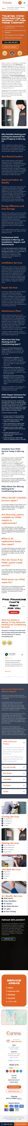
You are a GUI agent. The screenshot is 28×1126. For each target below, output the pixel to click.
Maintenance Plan (14, 1091)
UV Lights (7, 909)
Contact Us (8, 939)
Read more (8, 671)
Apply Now (14, 612)
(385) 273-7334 (14, 1057)
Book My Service (21, 1124)
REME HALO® (8, 898)
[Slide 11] (14, 676)
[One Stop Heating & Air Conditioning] (7, 3)
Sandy (14, 1045)
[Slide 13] (16, 676)
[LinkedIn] (21, 1071)
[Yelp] (14, 1071)
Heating (14, 1075)
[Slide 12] (15, 676)
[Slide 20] (24, 676)
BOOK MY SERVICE (10, 47)
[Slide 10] (13, 676)
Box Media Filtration (11, 906)
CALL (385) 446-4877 (11, 42)
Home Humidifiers (10, 901)
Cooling (14, 1078)
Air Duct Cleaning (10, 911)
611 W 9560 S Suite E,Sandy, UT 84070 (14, 1048)
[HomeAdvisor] (10, 1071)
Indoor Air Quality (14, 1080)
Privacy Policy (21, 1118)
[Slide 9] (12, 676)
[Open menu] (24, 3)
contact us (23, 229)
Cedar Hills (12, 1001)
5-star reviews (16, 470)
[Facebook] (7, 1071)
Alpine (10, 987)
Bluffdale (11, 994)
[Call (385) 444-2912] (20, 3)
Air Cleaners (8, 904)
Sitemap (19, 1119)
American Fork (13, 991)
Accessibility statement (12, 1119)
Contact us (5, 90)
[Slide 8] (11, 676)
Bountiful (11, 998)
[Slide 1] (3, 676)
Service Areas (14, 1082)
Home (3, 8)
